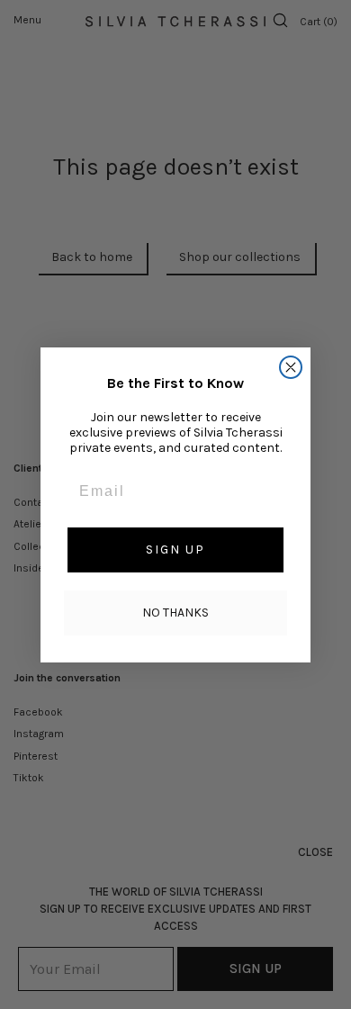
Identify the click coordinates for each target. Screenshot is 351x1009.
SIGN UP (175, 549)
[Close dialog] (291, 367)
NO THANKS (175, 612)
